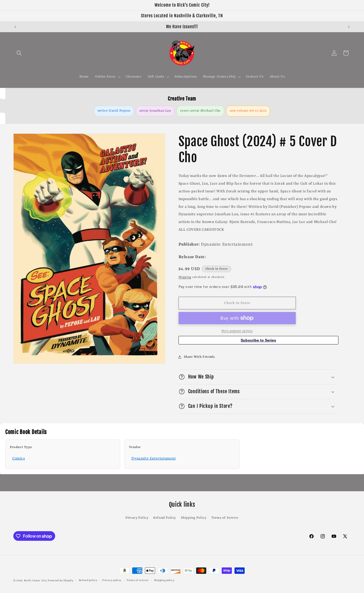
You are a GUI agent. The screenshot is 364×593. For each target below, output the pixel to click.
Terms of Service (224, 518)
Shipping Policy (194, 518)
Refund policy (88, 580)
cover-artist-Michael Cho (200, 111)
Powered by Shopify (61, 580)
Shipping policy (164, 580)
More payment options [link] (237, 330)
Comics (18, 458)
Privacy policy (111, 580)
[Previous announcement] (15, 27)
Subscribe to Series (258, 340)
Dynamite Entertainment (153, 458)
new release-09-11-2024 (248, 111)
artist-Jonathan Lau (155, 111)
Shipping (185, 277)
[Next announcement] (349, 27)
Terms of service (138, 580)
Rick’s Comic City (35, 580)
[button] (19, 53)
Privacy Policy (137, 518)
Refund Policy (164, 518)
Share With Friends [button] (199, 357)
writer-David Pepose (114, 111)
